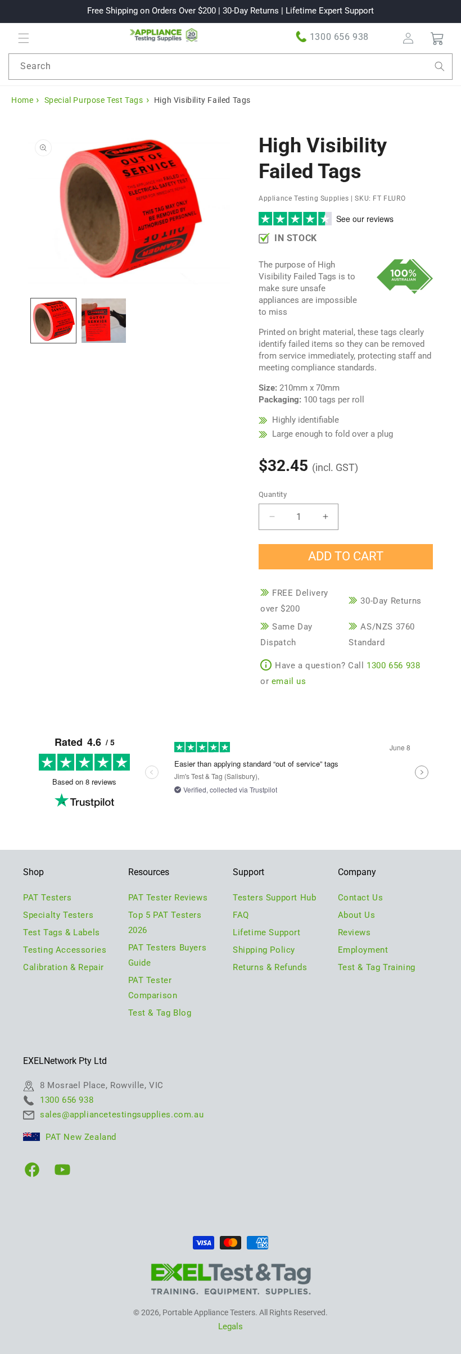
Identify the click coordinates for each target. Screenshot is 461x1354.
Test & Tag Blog (160, 1013)
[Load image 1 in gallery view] (53, 320)
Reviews (354, 932)
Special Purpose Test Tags (93, 100)
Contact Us (360, 898)
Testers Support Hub (274, 898)
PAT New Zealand (81, 1137)
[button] (23, 38)
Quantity (273, 494)
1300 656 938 (339, 36)
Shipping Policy (264, 950)
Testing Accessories (64, 950)
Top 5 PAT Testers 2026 (165, 922)
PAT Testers (47, 898)
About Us (357, 915)
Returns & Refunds (270, 967)
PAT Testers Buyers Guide (167, 955)
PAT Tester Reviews (168, 898)
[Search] (439, 66)
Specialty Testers (58, 915)
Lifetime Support (267, 932)
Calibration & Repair (63, 967)
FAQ (241, 915)
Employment (363, 950)
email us (289, 681)
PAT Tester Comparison (153, 987)
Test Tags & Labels (61, 932)
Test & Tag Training (376, 967)
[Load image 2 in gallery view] (104, 320)
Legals (230, 1326)
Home (22, 100)
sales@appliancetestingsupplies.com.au (122, 1115)
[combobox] (230, 66)
